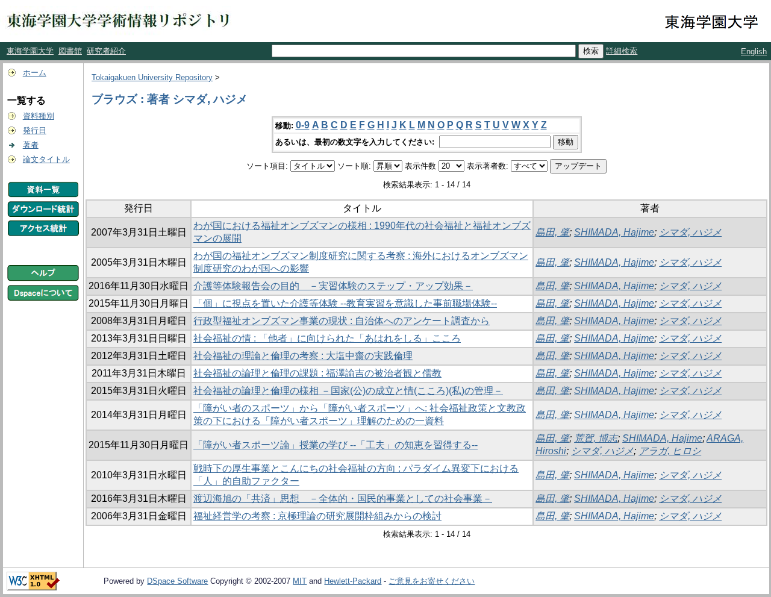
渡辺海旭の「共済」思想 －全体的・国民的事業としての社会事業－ (342, 498)
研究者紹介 (106, 50)
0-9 (303, 125)
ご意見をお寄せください (432, 581)
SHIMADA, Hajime (614, 232)
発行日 (34, 130)
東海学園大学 (30, 50)
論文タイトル (46, 159)
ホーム (34, 72)
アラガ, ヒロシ (669, 451)
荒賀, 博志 (595, 438)
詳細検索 (621, 50)
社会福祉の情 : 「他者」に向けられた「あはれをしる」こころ (327, 338)
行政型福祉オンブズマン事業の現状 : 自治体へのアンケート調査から (341, 321)
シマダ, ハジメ (690, 232)
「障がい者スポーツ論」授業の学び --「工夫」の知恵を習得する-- (335, 445)
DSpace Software (177, 581)
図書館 (70, 50)
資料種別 (38, 115)
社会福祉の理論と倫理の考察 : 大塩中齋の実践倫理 (303, 356)
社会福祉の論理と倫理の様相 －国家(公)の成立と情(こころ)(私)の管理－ (348, 391)
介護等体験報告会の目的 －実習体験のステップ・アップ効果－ (333, 286)
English (754, 51)
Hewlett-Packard (352, 581)
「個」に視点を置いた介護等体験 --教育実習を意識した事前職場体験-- (345, 303)
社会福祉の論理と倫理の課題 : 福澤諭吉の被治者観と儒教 (317, 373)
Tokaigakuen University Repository (152, 77)
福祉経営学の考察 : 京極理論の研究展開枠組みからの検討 (317, 516)
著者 (31, 144)
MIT (300, 581)
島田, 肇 (552, 232)
